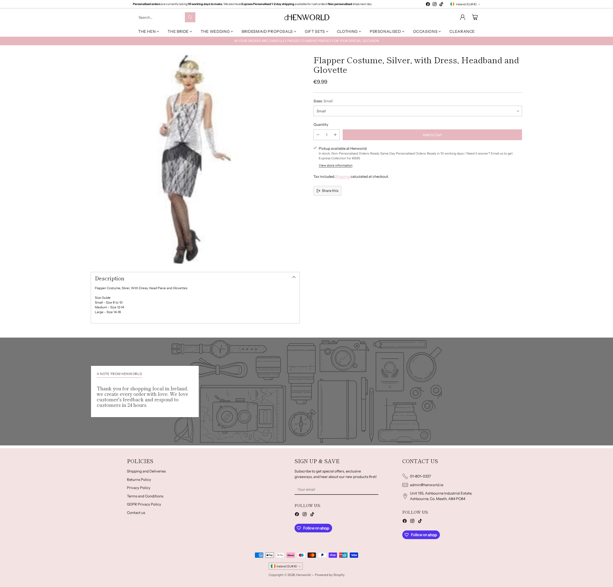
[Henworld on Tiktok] (441, 5)
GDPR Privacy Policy (144, 504)
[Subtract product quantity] (318, 134)
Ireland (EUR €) (466, 4)
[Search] (190, 17)
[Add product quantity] (335, 134)
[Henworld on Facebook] (428, 5)
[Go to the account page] (462, 17)
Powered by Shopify (330, 575)
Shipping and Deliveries (146, 471)
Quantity (320, 124)
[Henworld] (306, 17)
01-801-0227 (420, 476)
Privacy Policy (138, 487)
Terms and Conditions (145, 496)
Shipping (342, 176)
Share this (330, 190)
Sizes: (323, 100)
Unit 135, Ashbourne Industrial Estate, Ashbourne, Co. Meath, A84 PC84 (441, 496)
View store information (335, 165)
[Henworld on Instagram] (434, 5)
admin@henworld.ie (426, 485)
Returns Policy (139, 479)
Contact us (136, 512)
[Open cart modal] (474, 17)
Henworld (303, 575)
